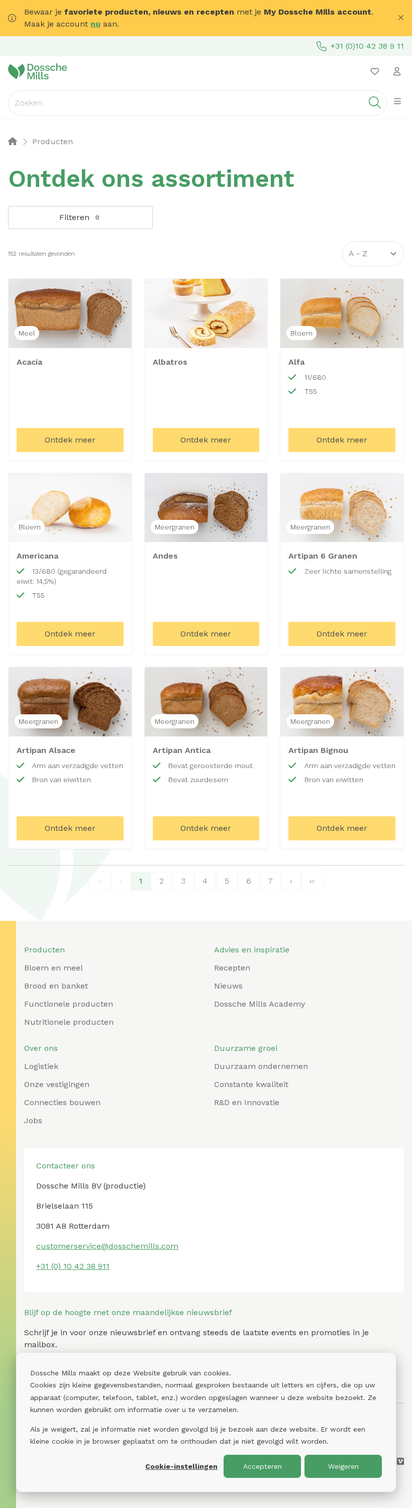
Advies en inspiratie (251, 949)
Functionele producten (68, 1004)
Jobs (33, 1120)
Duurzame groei (245, 1048)
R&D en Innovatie (246, 1102)
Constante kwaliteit (251, 1084)
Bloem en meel (53, 968)
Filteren (74, 217)
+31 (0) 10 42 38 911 (73, 1266)
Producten (44, 949)
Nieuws (228, 986)
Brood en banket (56, 986)
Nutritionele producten (69, 1022)
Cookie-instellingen (181, 1466)
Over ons (41, 1048)
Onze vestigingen (56, 1084)
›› (312, 881)
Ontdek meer (70, 440)
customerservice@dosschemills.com (107, 1246)
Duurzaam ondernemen (261, 1066)
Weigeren (343, 1466)
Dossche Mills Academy (259, 1004)
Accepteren (262, 1466)
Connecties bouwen (62, 1102)
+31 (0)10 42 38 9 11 (367, 46)
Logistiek (41, 1066)
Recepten (232, 968)
